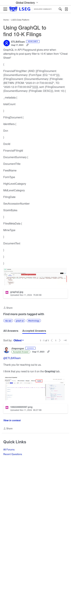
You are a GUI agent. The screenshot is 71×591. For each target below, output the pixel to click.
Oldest (18, 340)
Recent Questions (12, 454)
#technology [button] (33, 320)
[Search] (60, 9)
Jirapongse (17, 348)
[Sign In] (66, 9)
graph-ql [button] (20, 320)
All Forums (9, 449)
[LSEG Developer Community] (30, 9)
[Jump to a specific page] (65, 340)
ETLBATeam (18, 41)
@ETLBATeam (12, 358)
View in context (12, 420)
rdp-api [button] (8, 320)
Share (8, 308)
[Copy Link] (27, 44)
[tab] (10, 331)
